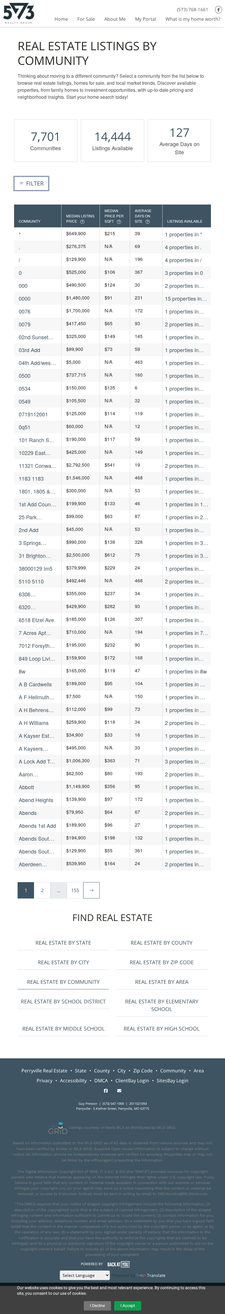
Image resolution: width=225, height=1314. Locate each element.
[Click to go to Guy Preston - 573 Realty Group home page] (18, 12)
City (121, 1070)
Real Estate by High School (162, 1028)
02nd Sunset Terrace (33, 337)
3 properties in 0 (184, 272)
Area (199, 1070)
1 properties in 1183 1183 (182, 478)
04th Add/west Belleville (35, 363)
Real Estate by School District (63, 1001)
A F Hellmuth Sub (34, 697)
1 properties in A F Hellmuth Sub (186, 697)
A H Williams (34, 722)
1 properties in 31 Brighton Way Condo (185, 556)
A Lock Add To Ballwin (36, 761)
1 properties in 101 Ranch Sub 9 (185, 440)
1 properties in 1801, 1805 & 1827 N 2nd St (182, 491)
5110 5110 (31, 581)
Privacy (44, 1080)
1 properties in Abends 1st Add (183, 826)
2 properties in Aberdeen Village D (185, 864)
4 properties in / (183, 260)
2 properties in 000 (182, 286)
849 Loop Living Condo (37, 658)
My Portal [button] (145, 19)
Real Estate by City (63, 962)
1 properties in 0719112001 (182, 414)
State (80, 1070)
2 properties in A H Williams (184, 723)
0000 (24, 298)
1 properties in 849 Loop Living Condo (183, 658)
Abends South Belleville (35, 838)
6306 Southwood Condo (32, 594)
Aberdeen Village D (30, 864)
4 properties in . (183, 247)
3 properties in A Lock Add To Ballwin (184, 761)
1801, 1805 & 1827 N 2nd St (35, 491)
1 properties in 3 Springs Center (184, 543)
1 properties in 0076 (182, 311)
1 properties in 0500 (182, 376)
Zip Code (143, 1070)
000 (23, 285)
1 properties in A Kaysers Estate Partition (184, 748)
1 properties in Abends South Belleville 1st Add (185, 851)
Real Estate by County (161, 942)
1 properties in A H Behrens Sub (184, 710)
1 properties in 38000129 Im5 (182, 568)
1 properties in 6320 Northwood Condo (184, 607)
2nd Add (28, 530)
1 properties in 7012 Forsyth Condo (182, 646)
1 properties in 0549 (182, 401)
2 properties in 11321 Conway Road (182, 466)
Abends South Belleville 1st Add (35, 851)
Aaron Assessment (33, 774)
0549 (24, 401)
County (102, 1070)
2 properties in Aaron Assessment (182, 774)
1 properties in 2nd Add (182, 530)
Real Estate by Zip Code (162, 962)
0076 (24, 311)
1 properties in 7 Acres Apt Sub (184, 633)
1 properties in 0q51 (182, 427)
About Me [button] (115, 19)
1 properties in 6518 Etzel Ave (182, 620)
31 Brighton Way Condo (32, 556)
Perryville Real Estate (44, 1070)
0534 (24, 388)
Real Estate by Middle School (63, 1028)
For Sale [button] (86, 19)
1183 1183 (31, 478)
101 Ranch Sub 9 (37, 440)
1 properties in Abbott (182, 787)
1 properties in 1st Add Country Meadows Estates (186, 504)
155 (75, 890)
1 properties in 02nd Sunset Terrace (182, 337)
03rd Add (29, 350)
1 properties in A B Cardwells (184, 684)
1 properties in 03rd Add (182, 350)
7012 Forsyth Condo (34, 646)
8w (22, 671)
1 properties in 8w (186, 671)
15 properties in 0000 (183, 298)
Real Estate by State (63, 942)
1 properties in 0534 (182, 388)
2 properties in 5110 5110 (182, 581)
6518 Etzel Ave (36, 620)
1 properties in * (183, 234)
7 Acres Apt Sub (32, 633)
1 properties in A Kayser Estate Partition (184, 736)
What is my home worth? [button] (193, 19)
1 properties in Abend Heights (182, 800)
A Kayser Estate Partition (38, 736)
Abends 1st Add (37, 825)
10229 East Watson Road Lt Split (37, 453)
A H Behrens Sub (34, 710)
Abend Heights (36, 800)
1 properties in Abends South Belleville (182, 838)
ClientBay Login (132, 1080)
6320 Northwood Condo (32, 607)
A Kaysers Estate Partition (36, 748)
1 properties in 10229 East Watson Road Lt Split (183, 453)
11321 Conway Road (36, 466)
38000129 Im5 (35, 568)
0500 (24, 375)
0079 (24, 324)
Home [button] (61, 19)
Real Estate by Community (63, 981)
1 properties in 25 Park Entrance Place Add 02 (185, 517)
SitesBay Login (172, 1080)
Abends (28, 812)
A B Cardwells (35, 684)
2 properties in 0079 (182, 324)
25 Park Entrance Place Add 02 (36, 517)
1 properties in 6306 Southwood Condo (184, 594)
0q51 (24, 427)
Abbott (26, 787)
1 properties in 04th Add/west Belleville (182, 363)
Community (173, 1070)
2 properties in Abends (182, 813)
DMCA (101, 1080)
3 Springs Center (30, 543)
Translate (156, 1275)
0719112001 (33, 414)
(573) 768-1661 (192, 9)
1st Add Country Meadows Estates (38, 504)
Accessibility (73, 1080)
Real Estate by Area (161, 981)
